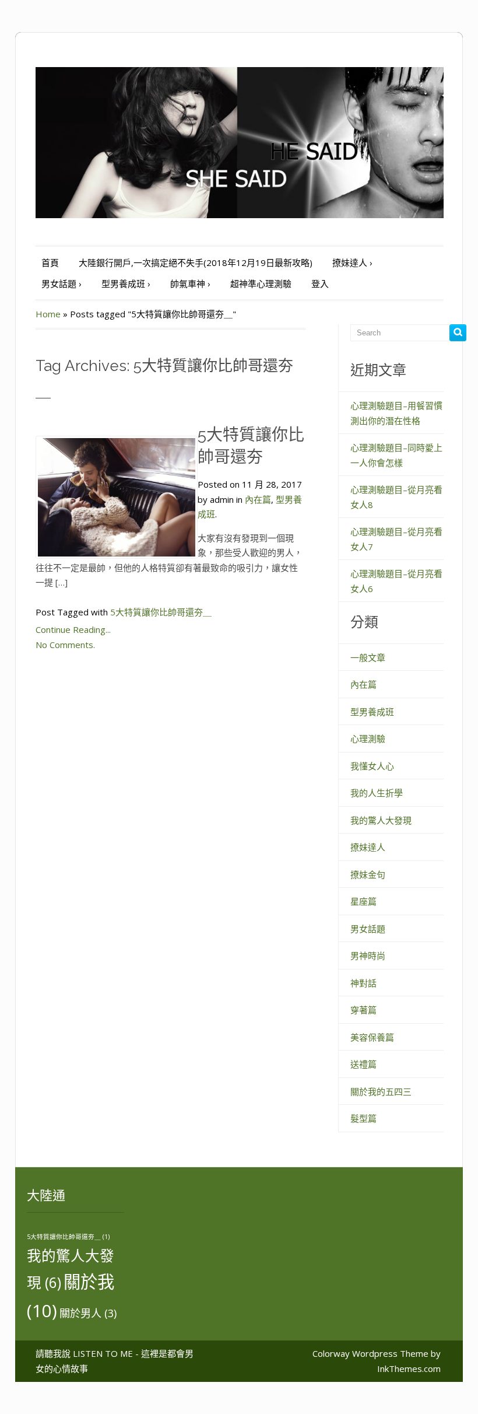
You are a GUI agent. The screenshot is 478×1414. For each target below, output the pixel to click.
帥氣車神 (190, 283)
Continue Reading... (73, 629)
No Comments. (65, 644)
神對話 (363, 983)
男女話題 (61, 283)
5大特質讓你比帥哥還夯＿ (161, 612)
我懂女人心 (372, 766)
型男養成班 (125, 283)
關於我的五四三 (381, 1091)
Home (48, 314)
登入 (320, 283)
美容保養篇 (372, 1037)
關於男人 (88, 1313)
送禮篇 (363, 1064)
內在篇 (258, 499)
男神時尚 (367, 955)
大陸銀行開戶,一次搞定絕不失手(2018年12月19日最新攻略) (195, 262)
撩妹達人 (352, 262)
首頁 (50, 262)
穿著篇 (363, 1010)
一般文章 (367, 657)
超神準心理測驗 (260, 283)
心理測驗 (367, 738)
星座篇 (363, 901)
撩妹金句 (367, 874)
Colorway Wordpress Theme (370, 1353)
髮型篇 (363, 1118)
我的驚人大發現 (381, 820)
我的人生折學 (376, 793)
